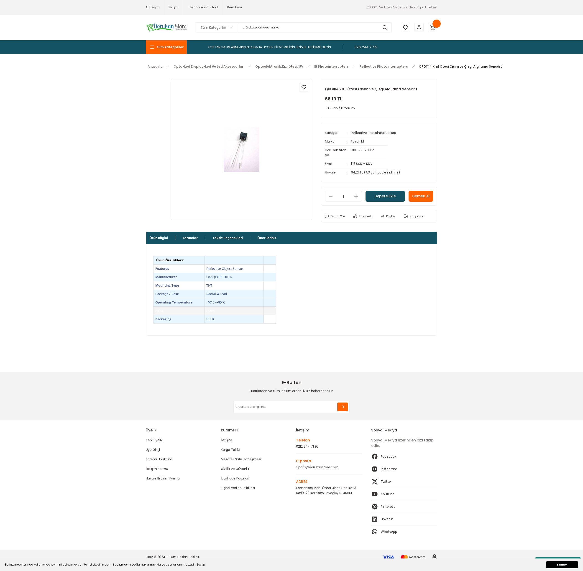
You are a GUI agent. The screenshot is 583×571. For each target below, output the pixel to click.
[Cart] (432, 27)
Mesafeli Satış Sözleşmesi (241, 459)
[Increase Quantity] (356, 196)
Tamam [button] (562, 564)
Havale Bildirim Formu (163, 478)
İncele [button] (201, 565)
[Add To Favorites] (303, 87)
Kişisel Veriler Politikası (238, 488)
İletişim (226, 440)
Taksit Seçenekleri (227, 238)
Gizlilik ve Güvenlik (235, 468)
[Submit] (342, 407)
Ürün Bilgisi (159, 238)
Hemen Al (421, 196)
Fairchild (357, 141)
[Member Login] (419, 27)
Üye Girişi (153, 449)
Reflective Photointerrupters (373, 132)
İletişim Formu (157, 468)
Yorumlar (190, 238)
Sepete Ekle (385, 196)
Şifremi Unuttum (159, 459)
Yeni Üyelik (154, 440)
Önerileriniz (266, 238)
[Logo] (166, 27)
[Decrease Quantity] (330, 196)
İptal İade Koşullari (235, 478)
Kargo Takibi (230, 449)
